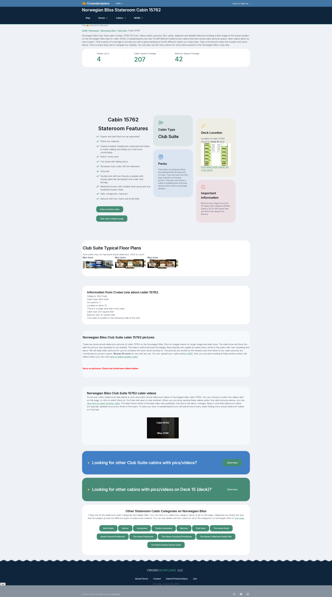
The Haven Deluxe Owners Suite (166, 545)
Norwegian (94, 30)
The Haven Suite (221, 528)
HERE (190, 353)
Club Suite (122, 30)
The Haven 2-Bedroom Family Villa (216, 536)
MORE (137, 18)
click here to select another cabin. (103, 403)
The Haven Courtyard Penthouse (177, 536)
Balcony (184, 528)
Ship (88, 18)
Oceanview (142, 528)
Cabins (119, 18)
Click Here (232, 462)
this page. (239, 518)
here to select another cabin (124, 356)
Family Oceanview (163, 528)
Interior (125, 528)
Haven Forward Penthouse (113, 536)
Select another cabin (109, 209)
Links (118, 3)
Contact (157, 578)
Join (195, 578)
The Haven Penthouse (143, 536)
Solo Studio (108, 528)
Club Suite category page (112, 219)
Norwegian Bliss (108, 30)
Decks (101, 18)
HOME (84, 30)
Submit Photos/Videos (177, 578)
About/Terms (141, 578)
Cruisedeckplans (97, 3)
